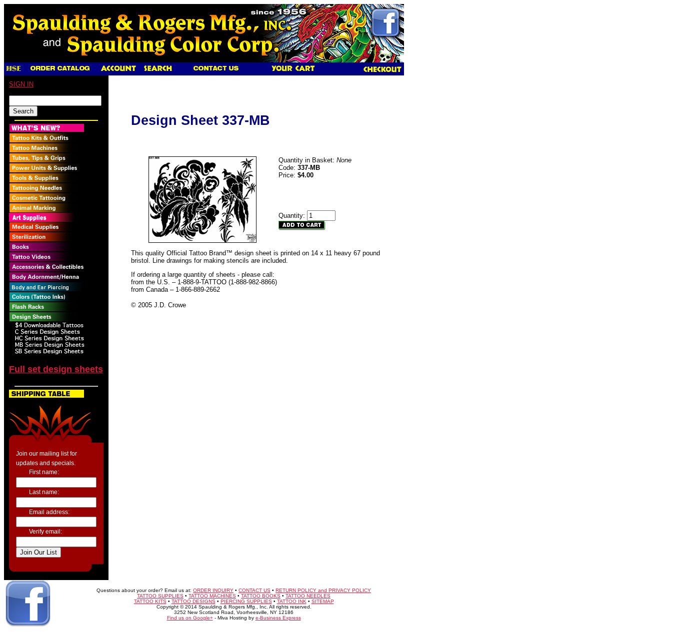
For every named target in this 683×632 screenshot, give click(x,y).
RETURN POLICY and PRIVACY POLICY (323, 590)
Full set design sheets (56, 369)
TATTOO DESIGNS (194, 601)
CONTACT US (254, 590)
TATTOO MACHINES (212, 596)
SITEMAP (323, 601)
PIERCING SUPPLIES (246, 601)
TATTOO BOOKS (260, 596)
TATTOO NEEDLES (308, 596)
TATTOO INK (291, 601)
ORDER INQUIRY (213, 590)
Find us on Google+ (190, 618)
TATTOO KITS (150, 601)
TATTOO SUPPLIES (160, 596)
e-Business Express (278, 618)
